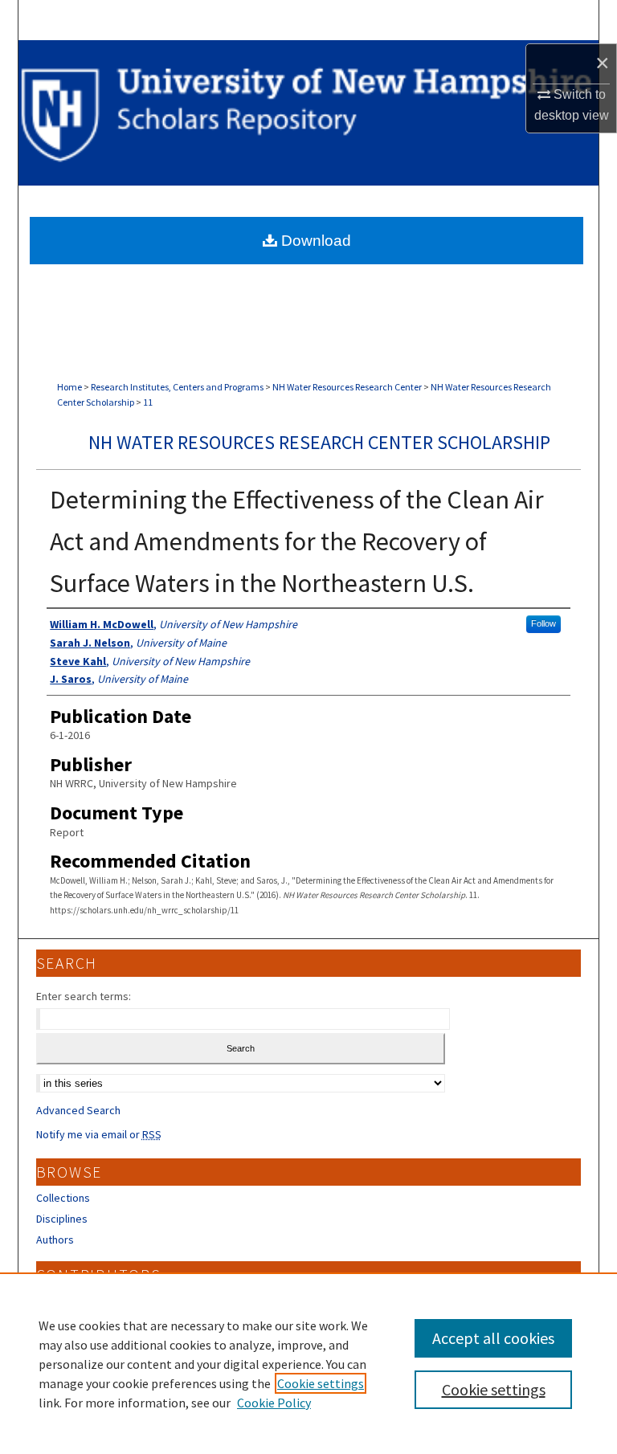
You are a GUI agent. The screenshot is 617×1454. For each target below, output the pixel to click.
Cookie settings (320, 1383)
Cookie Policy (274, 1403)
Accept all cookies (493, 1338)
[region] (308, 1363)
